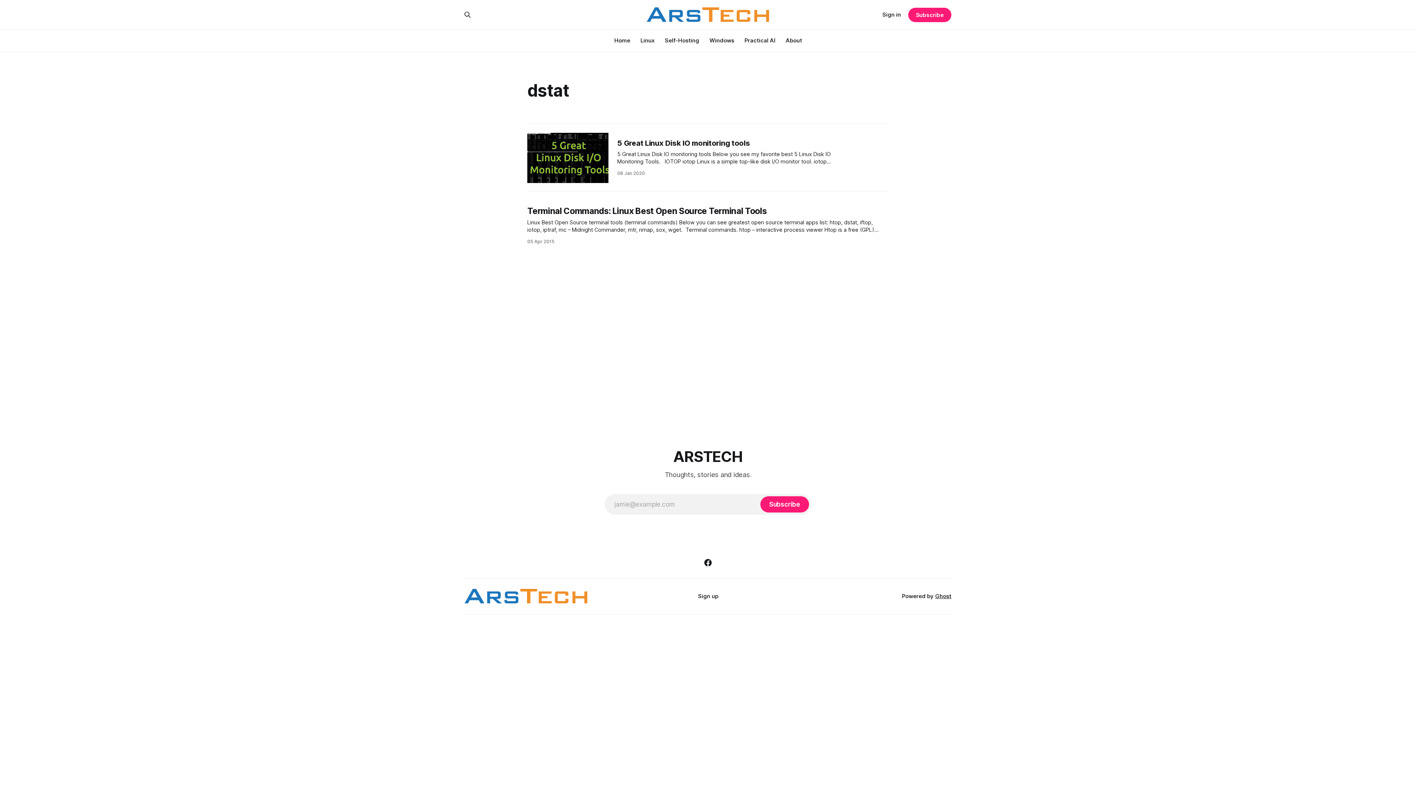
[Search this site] (467, 15)
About (794, 40)
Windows (721, 40)
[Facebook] (708, 562)
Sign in (891, 14)
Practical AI (760, 40)
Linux (648, 40)
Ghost (943, 596)
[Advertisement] (708, 348)
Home (622, 40)
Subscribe (930, 14)
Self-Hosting (682, 40)
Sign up (708, 596)
